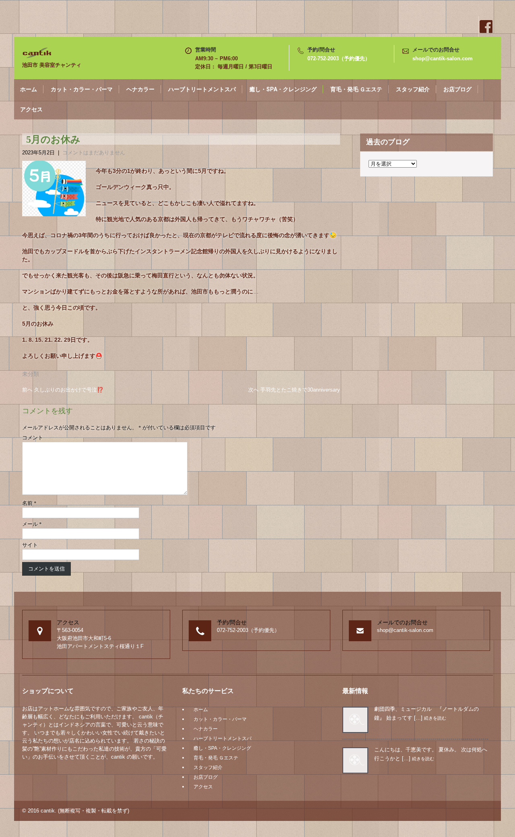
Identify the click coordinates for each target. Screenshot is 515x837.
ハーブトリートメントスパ (202, 89)
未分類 (30, 374)
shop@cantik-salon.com (442, 58)
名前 (29, 503)
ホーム (28, 89)
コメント (32, 438)
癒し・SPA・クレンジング (283, 89)
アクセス (31, 109)
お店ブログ (457, 89)
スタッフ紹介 (413, 89)
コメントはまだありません (93, 153)
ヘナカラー (140, 89)
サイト (30, 545)
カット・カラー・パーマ (82, 89)
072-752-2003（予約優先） (338, 58)
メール (32, 524)
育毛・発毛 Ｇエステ (356, 89)
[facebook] (485, 26)
